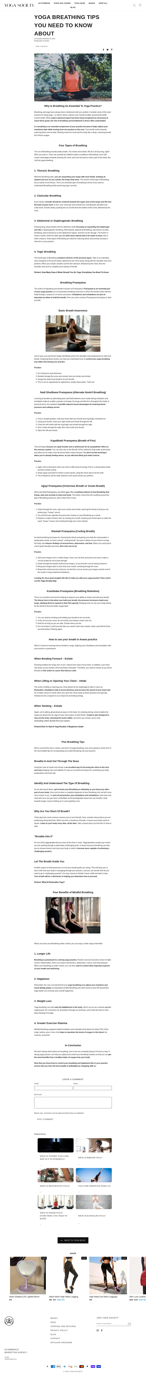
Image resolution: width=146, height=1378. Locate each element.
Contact (55, 1338)
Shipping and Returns (63, 1326)
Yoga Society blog (48, 581)
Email (76, 1083)
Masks (92, 3)
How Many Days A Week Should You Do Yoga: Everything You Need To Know (75, 272)
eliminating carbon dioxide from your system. (52, 721)
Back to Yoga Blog (74, 1240)
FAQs (53, 1322)
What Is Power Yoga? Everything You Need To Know (53, 1216)
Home (37, 46)
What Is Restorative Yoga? (53, 882)
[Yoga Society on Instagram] (98, 1330)
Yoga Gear (79, 3)
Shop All (103, 3)
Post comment (45, 1119)
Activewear (44, 3)
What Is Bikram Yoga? (90, 1158)
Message (38, 1094)
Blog (73, 7)
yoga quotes (50, 843)
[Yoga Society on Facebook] (102, 1330)
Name (36, 1083)
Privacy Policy (59, 1330)
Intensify (7, 1357)
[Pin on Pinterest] (112, 50)
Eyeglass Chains (62, 3)
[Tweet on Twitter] (108, 50)
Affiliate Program (61, 1342)
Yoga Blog (43, 46)
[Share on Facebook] (103, 50)
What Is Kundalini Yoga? (92, 1216)
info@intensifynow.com (11, 1359)
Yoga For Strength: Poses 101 (94, 1186)
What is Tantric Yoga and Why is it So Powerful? (54, 1157)
